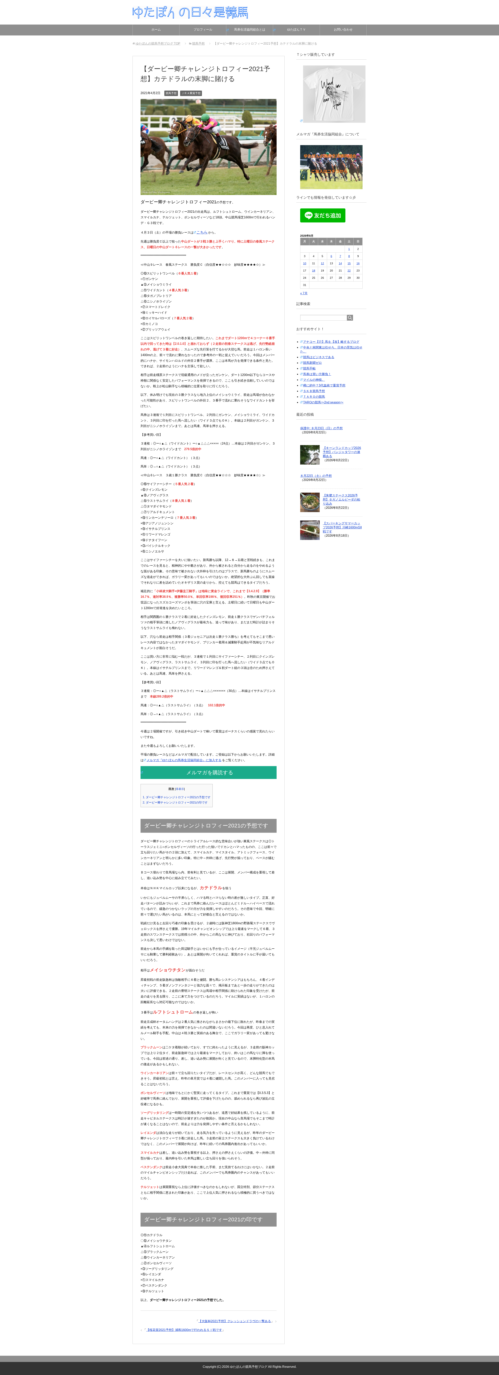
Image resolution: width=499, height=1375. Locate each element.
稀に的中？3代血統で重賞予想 (324, 385)
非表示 (180, 789)
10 (304, 263)
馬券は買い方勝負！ (317, 374)
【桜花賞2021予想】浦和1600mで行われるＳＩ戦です (184, 1330)
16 (358, 263)
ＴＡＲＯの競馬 (314, 396)
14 (340, 263)
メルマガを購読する (209, 772)
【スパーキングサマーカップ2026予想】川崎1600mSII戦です (342, 527)
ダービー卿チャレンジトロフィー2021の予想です (177, 797)
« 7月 (304, 293)
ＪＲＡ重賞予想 (191, 93)
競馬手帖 (309, 368)
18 (313, 270)
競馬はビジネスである (318, 357)
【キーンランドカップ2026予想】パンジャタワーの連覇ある (342, 452)
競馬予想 (171, 93)
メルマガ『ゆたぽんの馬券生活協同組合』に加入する (184, 760)
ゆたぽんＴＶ (296, 29)
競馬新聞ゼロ (312, 362)
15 (349, 263)
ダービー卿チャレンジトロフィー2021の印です (175, 802)
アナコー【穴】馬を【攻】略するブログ (331, 341)
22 (349, 270)
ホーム (156, 29)
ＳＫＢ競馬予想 (314, 391)
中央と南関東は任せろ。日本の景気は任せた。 (331, 349)
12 (322, 263)
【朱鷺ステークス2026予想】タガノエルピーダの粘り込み (341, 499)
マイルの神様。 (314, 379)
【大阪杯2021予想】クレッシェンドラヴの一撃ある (234, 1321)
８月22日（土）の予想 (316, 475)
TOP (158, 43)
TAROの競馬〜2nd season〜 (323, 402)
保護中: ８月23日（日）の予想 (321, 428)
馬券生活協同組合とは (249, 29)
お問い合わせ (343, 29)
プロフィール (203, 29)
